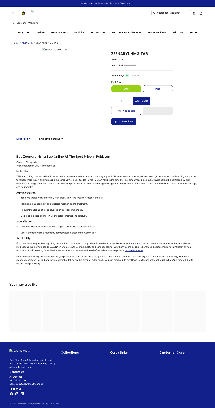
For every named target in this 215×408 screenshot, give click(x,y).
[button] (158, 111)
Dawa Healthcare (24, 403)
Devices (40, 32)
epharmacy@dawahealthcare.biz (26, 383)
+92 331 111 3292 (18, 380)
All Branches (15, 376)
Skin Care (178, 32)
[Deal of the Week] (24, 13)
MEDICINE (27, 42)
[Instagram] (17, 394)
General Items (59, 32)
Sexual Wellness (157, 32)
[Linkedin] (22, 394)
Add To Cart (141, 100)
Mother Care (98, 32)
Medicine (79, 32)
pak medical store (134, 250)
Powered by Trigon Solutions (46, 403)
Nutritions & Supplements (126, 32)
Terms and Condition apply (122, 3)
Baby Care (24, 32)
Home (16, 42)
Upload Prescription (124, 121)
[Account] (193, 13)
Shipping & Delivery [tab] (51, 138)
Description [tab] (23, 138)
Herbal (193, 32)
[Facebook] (11, 394)
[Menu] (13, 13)
